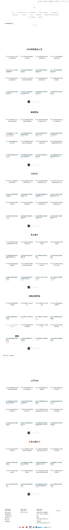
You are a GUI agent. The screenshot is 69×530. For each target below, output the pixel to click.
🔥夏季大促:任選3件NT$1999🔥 (51, 14)
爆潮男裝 (40, 17)
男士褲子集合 (15, 14)
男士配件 (24, 14)
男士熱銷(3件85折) (22, 12)
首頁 (13, 12)
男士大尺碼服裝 (31, 17)
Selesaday (24, 512)
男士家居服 (38, 14)
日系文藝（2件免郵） (43, 12)
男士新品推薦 (54, 12)
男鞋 (32, 14)
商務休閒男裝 (32, 12)
